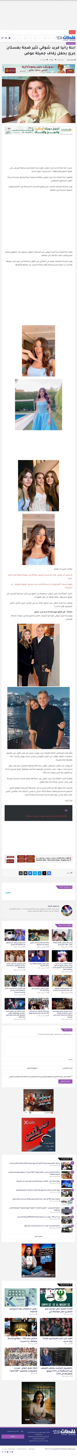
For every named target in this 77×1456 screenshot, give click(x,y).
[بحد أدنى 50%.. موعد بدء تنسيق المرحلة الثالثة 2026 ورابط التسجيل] (66, 1220)
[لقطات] (65, 38)
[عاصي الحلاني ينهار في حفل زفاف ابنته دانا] (38, 981)
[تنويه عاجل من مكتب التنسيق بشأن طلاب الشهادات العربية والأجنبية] (66, 1193)
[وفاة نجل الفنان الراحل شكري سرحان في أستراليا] (38, 935)
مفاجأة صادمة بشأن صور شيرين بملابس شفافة (46, 816)
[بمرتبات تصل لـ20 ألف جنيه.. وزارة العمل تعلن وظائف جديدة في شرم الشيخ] (66, 1202)
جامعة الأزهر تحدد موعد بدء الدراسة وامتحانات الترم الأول (42, 1226)
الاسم (70, 1059)
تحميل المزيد (38, 1236)
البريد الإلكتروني (67, 1068)
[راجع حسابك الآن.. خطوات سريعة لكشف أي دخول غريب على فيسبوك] (66, 1184)
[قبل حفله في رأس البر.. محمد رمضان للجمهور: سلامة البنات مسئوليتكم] (15, 956)
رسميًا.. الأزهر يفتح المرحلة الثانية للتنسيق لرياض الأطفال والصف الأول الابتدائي (34, 1163)
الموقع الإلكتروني (32, 1068)
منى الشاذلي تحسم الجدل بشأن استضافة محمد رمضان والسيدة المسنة (15, 990)
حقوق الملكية (11, 1449)
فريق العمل (31, 1449)
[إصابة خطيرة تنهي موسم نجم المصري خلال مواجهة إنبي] (56, 1297)
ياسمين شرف (70, 60)
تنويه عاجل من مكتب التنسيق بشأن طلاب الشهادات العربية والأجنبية (38, 1190)
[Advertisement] (38, 15)
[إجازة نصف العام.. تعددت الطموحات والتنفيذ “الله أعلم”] (21, 1357)
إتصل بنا (4, 1449)
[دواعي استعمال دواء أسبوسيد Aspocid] (21, 1297)
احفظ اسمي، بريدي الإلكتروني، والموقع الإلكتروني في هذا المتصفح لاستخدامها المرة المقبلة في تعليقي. (40, 1077)
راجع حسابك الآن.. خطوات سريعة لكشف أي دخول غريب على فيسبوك (38, 1181)
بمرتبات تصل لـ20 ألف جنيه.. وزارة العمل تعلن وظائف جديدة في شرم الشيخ (47, 32)
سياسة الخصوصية (22, 1449)
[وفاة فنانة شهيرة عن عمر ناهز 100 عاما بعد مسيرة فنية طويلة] (38, 1004)
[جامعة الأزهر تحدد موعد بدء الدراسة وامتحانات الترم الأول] (66, 1229)
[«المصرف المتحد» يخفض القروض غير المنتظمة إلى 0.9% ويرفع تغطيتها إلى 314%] (56, 1357)
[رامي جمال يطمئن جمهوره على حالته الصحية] (38, 956)
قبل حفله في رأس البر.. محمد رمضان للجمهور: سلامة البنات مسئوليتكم (15, 965)
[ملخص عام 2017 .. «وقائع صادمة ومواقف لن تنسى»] (21, 1327)
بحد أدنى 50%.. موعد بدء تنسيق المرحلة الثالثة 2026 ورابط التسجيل (38, 1217)
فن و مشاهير (70, 43)
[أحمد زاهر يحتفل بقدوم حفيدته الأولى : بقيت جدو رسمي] (62, 935)
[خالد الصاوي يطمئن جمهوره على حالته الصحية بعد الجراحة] (62, 981)
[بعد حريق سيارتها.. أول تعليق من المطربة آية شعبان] (15, 935)
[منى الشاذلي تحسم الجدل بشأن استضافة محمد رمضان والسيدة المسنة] (15, 981)
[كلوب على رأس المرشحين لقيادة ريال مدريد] (56, 1327)
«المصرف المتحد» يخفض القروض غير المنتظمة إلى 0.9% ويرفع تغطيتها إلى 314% (56, 1371)
